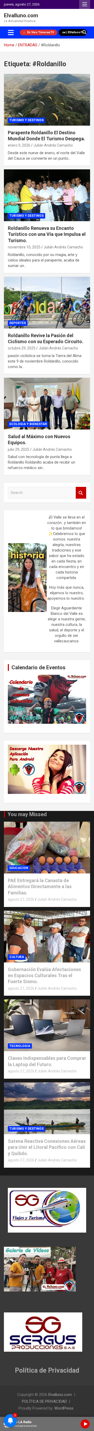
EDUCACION (18, 868)
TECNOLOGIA (19, 1046)
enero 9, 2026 (19, 145)
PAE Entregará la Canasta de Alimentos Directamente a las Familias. (40, 886)
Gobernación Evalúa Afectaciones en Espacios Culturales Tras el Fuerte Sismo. (44, 975)
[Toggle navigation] (11, 32)
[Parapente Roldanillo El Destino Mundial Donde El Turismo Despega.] (47, 100)
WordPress (63, 1408)
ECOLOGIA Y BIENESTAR (28, 424)
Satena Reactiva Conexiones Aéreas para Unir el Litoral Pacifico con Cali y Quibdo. (47, 1147)
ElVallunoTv (76, 32)
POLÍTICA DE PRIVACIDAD (44, 1401)
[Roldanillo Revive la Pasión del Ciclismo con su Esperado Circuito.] (47, 302)
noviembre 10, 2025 (24, 247)
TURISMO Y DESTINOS (26, 120)
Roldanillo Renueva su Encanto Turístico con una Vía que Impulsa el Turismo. (47, 234)
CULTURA (16, 957)
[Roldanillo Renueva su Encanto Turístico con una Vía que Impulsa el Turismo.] (47, 195)
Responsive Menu (84, 4)
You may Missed (27, 814)
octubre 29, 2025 (22, 348)
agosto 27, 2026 (21, 899)
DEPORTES (17, 323)
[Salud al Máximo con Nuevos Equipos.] (47, 403)
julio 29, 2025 (18, 449)
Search (81, 493)
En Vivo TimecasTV (40, 32)
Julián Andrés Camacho (53, 145)
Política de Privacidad (47, 1370)
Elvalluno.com (21, 15)
